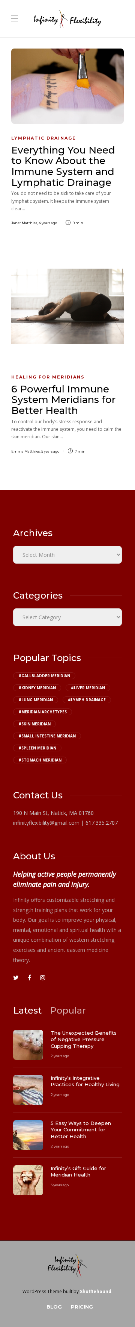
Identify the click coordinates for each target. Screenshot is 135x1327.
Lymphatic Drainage (43, 138)
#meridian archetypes (42, 711)
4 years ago (48, 223)
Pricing (82, 1307)
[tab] (27, 1010)
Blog (54, 1307)
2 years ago (60, 1056)
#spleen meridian (37, 748)
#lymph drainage (87, 699)
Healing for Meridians (48, 377)
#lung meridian (35, 699)
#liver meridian (88, 687)
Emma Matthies (25, 451)
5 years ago (50, 451)
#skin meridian (34, 724)
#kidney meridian (37, 687)
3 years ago (60, 1185)
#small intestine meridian (47, 736)
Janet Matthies (24, 223)
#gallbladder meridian (44, 675)
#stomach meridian (40, 760)
